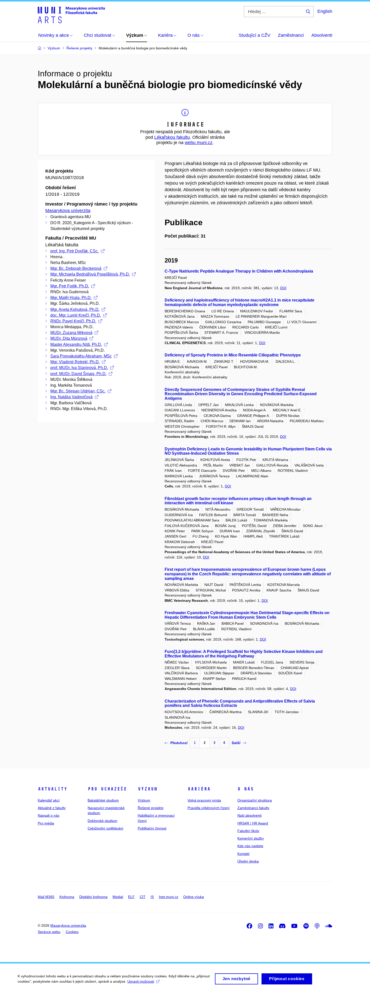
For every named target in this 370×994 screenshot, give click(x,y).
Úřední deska (248, 861)
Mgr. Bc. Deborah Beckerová (75, 268)
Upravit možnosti (140, 981)
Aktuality (52, 789)
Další (236, 743)
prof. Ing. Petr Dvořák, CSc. (74, 251)
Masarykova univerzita (67, 210)
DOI (283, 288)
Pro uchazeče (107, 789)
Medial (118, 897)
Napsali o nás (48, 815)
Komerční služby (250, 838)
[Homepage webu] (71, 14)
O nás (245, 789)
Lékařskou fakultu (172, 137)
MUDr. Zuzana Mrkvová (71, 332)
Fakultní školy (248, 831)
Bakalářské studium (103, 800)
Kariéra (199, 789)
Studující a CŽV (254, 35)
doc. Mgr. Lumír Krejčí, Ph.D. (75, 315)
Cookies (72, 932)
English (324, 11)
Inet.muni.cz (168, 897)
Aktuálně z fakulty (52, 808)
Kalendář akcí (49, 800)
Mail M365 (46, 897)
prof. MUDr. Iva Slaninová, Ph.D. (79, 368)
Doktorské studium (102, 821)
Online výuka (193, 897)
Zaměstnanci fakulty (253, 808)
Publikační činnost (152, 828)
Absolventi (321, 35)
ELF (131, 897)
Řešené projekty (151, 808)
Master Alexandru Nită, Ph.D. (76, 344)
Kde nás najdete (250, 846)
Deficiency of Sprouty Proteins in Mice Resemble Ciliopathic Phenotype (233, 355)
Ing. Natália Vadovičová (71, 397)
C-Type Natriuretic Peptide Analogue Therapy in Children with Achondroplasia (239, 271)
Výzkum (147, 789)
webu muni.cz (198, 142)
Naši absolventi (249, 815)
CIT (142, 897)
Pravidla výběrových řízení (209, 808)
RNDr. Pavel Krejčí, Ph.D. (73, 321)
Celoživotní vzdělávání (105, 828)
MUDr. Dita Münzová (68, 338)
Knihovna (66, 897)
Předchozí (179, 743)
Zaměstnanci (291, 35)
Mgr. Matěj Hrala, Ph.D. (71, 297)
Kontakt (243, 854)
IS (152, 897)
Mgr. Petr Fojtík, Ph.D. (69, 286)
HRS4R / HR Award (252, 823)
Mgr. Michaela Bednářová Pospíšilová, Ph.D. (90, 274)
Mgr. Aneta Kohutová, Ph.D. (74, 309)
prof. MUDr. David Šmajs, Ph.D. (78, 374)
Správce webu (49, 932)
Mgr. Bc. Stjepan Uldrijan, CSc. (77, 391)
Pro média (46, 823)
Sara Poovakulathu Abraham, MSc (81, 356)
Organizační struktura (254, 800)
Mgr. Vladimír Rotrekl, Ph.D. (75, 362)
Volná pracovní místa (204, 800)
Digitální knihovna (93, 897)
